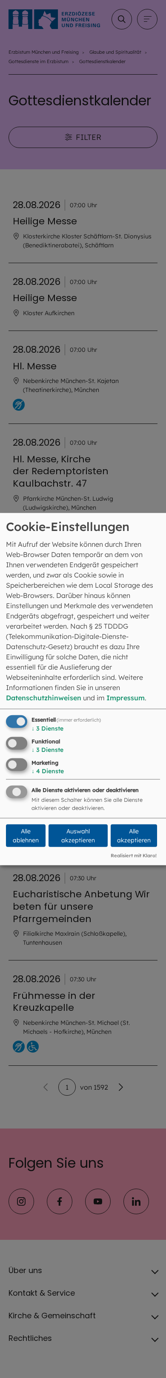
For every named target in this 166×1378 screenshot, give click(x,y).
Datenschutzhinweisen (43, 697)
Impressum (125, 697)
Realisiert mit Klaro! (134, 856)
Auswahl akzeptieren (78, 835)
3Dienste (47, 728)
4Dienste (47, 771)
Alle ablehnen (26, 835)
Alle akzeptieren (134, 835)
